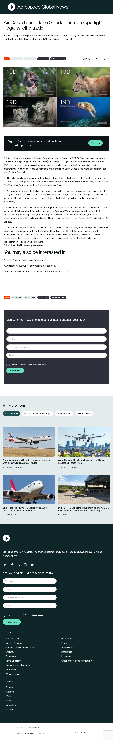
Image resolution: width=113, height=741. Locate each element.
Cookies (18, 733)
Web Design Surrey (82, 732)
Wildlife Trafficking (58, 59)
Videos (9, 696)
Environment (43, 59)
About (9, 700)
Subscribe (96, 143)
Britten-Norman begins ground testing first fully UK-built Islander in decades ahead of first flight (83, 509)
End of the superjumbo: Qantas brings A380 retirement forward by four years (25, 509)
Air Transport (17, 59)
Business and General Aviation (20, 647)
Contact (10, 709)
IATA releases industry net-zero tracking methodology (30, 265)
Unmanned (66, 656)
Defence (10, 651)
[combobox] (56, 355)
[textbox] (53, 355)
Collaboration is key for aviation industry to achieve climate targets (36, 271)
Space (64, 643)
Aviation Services (14, 643)
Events (9, 687)
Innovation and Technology (19, 665)
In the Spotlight (13, 660)
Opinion (10, 691)
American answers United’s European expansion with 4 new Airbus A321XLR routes (27, 461)
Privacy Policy (41, 364)
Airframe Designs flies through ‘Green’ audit (24, 260)
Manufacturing (13, 674)
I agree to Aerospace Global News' (28, 364)
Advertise (11, 705)
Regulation (66, 638)
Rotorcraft (66, 651)
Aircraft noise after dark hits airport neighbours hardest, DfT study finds (81, 461)
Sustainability (30, 59)
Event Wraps (12, 656)
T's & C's (41, 733)
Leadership (11, 669)
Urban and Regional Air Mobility (76, 660)
